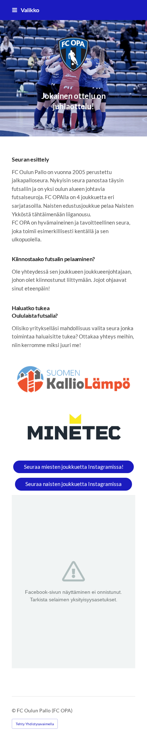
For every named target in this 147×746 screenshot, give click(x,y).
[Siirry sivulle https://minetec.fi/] (73, 429)
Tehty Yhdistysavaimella (35, 724)
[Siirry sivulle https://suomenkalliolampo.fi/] (73, 379)
